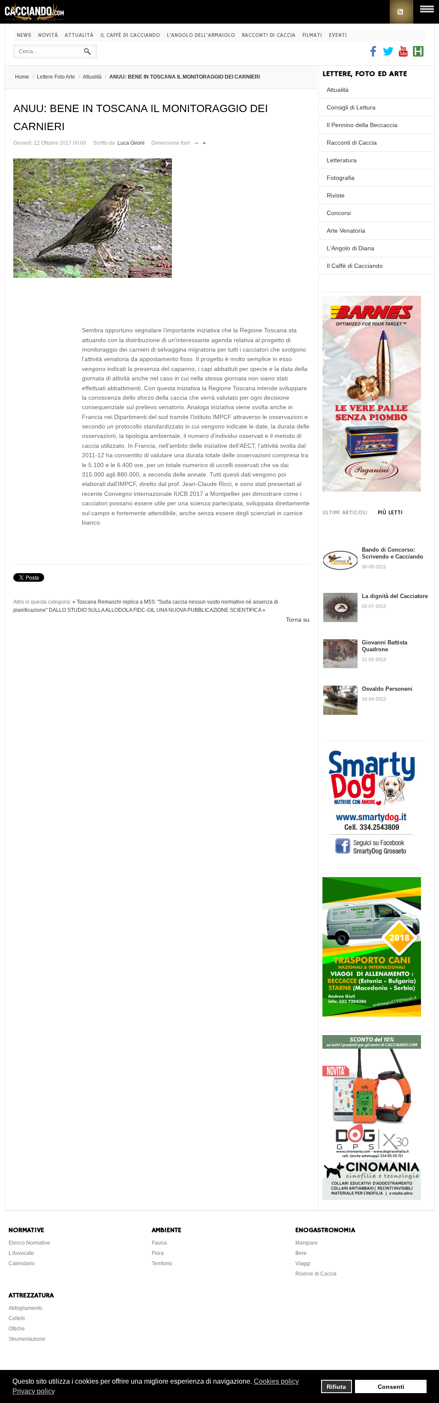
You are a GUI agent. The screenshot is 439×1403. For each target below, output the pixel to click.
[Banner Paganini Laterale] (371, 489)
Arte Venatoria (346, 230)
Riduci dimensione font (196, 141)
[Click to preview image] (161, 218)
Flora (158, 1253)
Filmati (312, 35)
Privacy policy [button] (33, 1391)
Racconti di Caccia (268, 35)
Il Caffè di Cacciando (130, 35)
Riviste (336, 195)
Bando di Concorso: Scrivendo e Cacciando (392, 553)
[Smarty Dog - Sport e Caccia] (371, 856)
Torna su (298, 619)
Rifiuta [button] (336, 1386)
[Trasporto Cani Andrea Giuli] (371, 1014)
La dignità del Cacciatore (395, 596)
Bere (301, 1253)
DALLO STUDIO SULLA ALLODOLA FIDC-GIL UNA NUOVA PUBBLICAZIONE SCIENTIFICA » (157, 610)
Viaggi (302, 1263)
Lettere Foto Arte (56, 77)
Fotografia (341, 177)
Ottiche (17, 1329)
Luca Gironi (130, 143)
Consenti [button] (391, 1386)
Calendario (22, 1263)
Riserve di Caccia (316, 1274)
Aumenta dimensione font (204, 141)
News (24, 35)
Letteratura (342, 160)
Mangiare (306, 1243)
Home (22, 77)
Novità (48, 35)
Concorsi (339, 213)
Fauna (159, 1243)
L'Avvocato (21, 1253)
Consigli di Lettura (351, 107)
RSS (401, 12)
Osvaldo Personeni (387, 689)
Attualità (79, 35)
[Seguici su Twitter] (388, 54)
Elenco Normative (29, 1243)
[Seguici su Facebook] (374, 54)
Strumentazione (27, 1339)
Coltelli (17, 1318)
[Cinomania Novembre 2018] (371, 1197)
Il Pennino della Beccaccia (362, 124)
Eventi (338, 35)
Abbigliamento (25, 1308)
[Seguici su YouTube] (403, 54)
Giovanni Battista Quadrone (384, 646)
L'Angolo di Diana (350, 248)
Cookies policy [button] (276, 1381)
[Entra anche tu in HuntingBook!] (418, 54)
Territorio (162, 1263)
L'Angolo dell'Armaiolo (201, 35)
